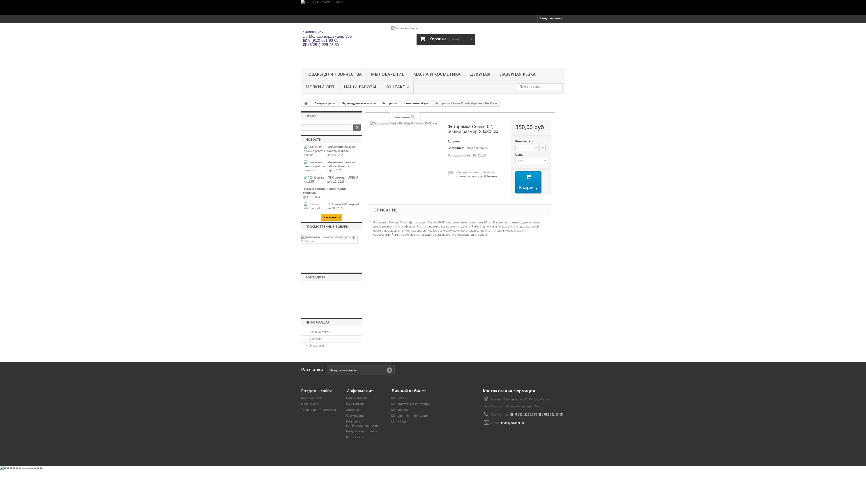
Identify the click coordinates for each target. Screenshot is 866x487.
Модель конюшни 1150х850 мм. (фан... (331, 303)
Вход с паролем (551, 18)
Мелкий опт (320, 87)
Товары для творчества (334, 74)
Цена (519, 154)
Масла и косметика (437, 74)
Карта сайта (354, 437)
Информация (317, 322)
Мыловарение (387, 74)
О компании (317, 345)
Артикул (454, 141)
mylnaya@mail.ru (512, 423)
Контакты (397, 87)
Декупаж (480, 74)
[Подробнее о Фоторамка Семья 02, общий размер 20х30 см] (329, 239)
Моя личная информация (410, 415)
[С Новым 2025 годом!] (315, 206)
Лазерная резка (518, 74)
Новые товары (357, 398)
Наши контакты (319, 332)
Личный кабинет (408, 390)
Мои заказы (399, 398)
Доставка (315, 338)
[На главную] (306, 103)
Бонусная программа (361, 431)
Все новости (331, 217)
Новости (314, 139)
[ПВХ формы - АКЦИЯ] (315, 179)
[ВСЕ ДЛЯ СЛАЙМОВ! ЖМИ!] (433, 7)
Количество (523, 141)
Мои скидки (399, 421)
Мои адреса (399, 409)
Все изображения (332, 311)
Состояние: (456, 148)
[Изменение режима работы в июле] (315, 151)
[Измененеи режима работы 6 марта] (315, 166)
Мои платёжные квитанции (411, 404)
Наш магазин (355, 404)
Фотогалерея (315, 277)
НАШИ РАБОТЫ (360, 87)
